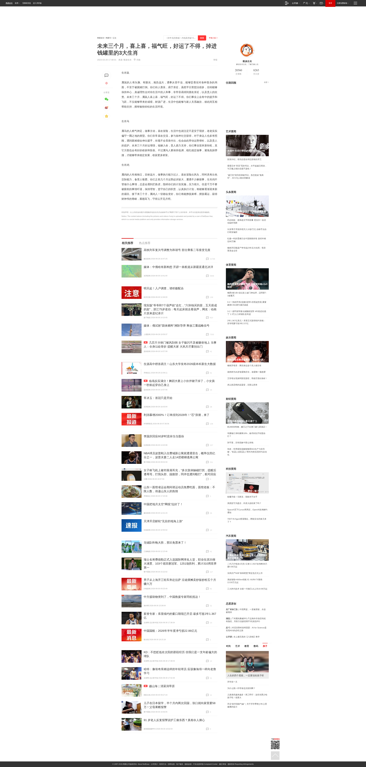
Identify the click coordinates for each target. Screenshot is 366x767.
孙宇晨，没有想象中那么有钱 (240, 442)
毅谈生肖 (128, 60)
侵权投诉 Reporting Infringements (241, 764)
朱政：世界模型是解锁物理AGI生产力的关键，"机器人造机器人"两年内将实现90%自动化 (247, 452)
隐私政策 (188, 764)
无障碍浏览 (26, 3)
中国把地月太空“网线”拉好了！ (163, 504)
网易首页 (9, 3)
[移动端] (287, 3)
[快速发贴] (106, 75)
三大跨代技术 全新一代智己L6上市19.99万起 (247, 589)
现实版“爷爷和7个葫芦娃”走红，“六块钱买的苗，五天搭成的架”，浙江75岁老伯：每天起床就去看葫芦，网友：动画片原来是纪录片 (180, 309)
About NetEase (143, 764)
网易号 (108, 38)
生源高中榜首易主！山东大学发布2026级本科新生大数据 (180, 364)
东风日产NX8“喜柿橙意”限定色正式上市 (245, 573)
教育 (246, 646)
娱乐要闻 (231, 337)
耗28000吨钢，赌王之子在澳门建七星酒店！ (247, 427)
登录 (330, 3)
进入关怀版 (37, 3)
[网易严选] (306, 3)
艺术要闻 (231, 131)
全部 (265, 82)
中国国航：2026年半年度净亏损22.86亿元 (170, 630)
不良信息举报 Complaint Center (205, 764)
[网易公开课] (296, 3)
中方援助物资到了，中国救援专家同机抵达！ (172, 596)
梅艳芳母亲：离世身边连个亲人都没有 (244, 365)
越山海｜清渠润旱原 (162, 686)
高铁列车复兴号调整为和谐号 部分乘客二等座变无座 (177, 250)
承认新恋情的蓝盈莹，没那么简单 (242, 385)
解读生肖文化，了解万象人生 (247, 64)
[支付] (314, 3)
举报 (215, 60)
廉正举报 (222, 764)
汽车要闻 (231, 535)
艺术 (237, 646)
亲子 (265, 646)
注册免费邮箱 (342, 3)
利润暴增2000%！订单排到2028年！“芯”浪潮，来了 (176, 414)
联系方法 (162, 764)
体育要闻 (231, 264)
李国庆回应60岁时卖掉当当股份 (164, 436)
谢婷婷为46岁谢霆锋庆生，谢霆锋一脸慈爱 (246, 372)
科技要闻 (231, 468)
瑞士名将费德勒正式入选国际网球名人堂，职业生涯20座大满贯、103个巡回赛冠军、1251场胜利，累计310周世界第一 (180, 563)
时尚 (228, 646)
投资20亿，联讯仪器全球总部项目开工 (244, 159)
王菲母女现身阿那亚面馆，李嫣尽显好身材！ (247, 378)
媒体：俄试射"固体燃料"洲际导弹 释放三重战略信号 (176, 325)
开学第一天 (232, 682)
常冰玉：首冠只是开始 (158, 397)
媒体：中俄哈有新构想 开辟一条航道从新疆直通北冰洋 (178, 267)
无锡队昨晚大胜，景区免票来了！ (165, 542)
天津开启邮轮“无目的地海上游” (163, 521)
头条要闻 (231, 192)
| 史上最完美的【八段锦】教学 (243, 637)
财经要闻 (231, 398)
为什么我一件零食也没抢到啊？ (241, 688)
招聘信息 (171, 764)
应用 (16, 3)
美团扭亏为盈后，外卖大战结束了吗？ (244, 503)
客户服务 (179, 764)
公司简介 (154, 764)
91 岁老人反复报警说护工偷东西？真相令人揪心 (174, 720)
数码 (256, 646)
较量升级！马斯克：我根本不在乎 (242, 497)
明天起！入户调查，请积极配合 (164, 288)
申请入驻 (212, 38)
